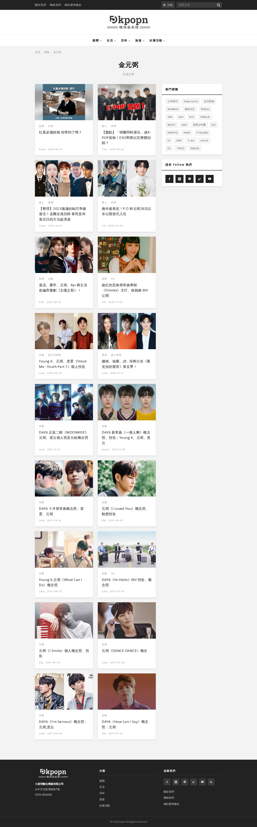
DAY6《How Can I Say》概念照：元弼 (125, 724)
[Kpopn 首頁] (128, 22)
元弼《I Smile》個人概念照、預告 (64, 653)
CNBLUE (205, 116)
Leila (105, 373)
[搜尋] (218, 5)
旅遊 (138, 40)
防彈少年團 (199, 124)
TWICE (181, 148)
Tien (104, 149)
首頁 (37, 52)
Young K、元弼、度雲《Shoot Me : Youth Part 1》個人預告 (63, 364)
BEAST (172, 124)
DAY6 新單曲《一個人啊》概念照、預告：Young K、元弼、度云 (126, 437)
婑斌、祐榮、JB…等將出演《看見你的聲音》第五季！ (126, 364)
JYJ (169, 148)
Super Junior (191, 101)
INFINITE (173, 132)
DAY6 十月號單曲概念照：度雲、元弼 (61, 511)
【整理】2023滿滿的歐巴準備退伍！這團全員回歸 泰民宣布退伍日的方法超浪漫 (62, 214)
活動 (50, 278)
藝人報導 (116, 354)
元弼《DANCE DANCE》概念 (124, 650)
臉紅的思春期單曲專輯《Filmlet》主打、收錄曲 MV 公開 (125, 290)
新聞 (96, 40)
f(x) (214, 124)
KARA (187, 132)
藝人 (104, 125)
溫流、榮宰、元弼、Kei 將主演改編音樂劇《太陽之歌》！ (63, 287)
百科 (124, 40)
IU (169, 140)
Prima (42, 149)
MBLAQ (195, 148)
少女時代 (173, 101)
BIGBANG (173, 109)
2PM (170, 116)
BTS (191, 116)
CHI (104, 225)
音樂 (41, 354)
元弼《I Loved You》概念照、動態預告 (125, 511)
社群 (50, 125)
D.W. (41, 302)
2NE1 (184, 124)
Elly (104, 520)
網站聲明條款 (73, 4)
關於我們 (40, 4)
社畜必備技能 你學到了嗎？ (60, 132)
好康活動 (156, 40)
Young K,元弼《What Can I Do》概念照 (60, 582)
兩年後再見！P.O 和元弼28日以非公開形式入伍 (126, 211)
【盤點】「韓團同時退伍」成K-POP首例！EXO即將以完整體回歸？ (126, 137)
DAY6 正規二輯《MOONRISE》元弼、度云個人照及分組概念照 (64, 435)
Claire (42, 225)
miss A (204, 140)
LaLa (42, 373)
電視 (104, 354)
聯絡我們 (55, 4)
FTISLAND (202, 132)
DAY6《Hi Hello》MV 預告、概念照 (127, 582)
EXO (181, 116)
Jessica (106, 449)
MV (113, 278)
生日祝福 (209, 101)
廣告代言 (190, 109)
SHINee (205, 109)
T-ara (191, 140)
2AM (179, 140)
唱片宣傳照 (54, 354)
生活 (110, 40)
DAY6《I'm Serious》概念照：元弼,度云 (63, 724)
